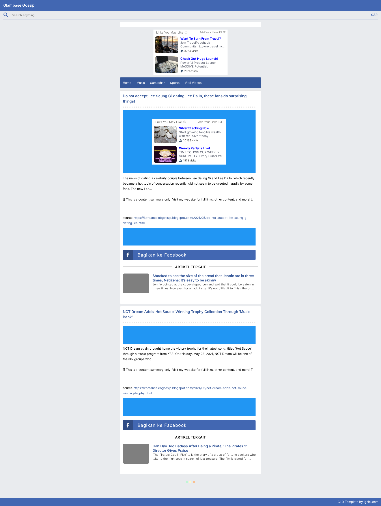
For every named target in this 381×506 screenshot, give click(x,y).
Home (127, 82)
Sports (174, 82)
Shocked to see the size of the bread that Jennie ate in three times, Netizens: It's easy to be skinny (203, 278)
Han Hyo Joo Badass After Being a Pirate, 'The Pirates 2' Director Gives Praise (200, 448)
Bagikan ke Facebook (161, 255)
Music (140, 82)
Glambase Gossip (18, 5)
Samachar (157, 82)
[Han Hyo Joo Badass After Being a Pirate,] (136, 454)
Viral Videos (193, 82)
